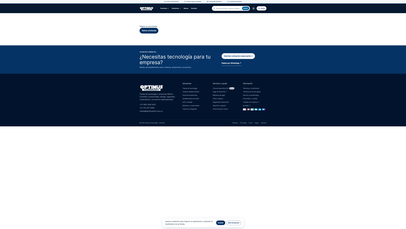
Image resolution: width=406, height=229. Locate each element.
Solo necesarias (233, 223)
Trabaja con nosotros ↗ (251, 102)
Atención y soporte (219, 105)
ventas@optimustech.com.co (151, 111)
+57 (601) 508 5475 (148, 104)
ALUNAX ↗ (247, 105)
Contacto (194, 8)
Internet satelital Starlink (191, 92)
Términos (235, 123)
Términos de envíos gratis (252, 92)
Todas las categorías (190, 109)
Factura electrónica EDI (223, 88)
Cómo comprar (218, 98)
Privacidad (243, 123)
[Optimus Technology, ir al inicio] (149, 8)
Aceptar (221, 223)
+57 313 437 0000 (147, 108)
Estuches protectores (190, 95)
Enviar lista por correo (220, 109)
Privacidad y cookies (250, 98)
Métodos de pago (219, 95)
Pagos (257, 123)
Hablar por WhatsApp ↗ (231, 63)
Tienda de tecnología (190, 88)
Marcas (186, 8)
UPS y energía (187, 102)
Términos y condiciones (251, 88)
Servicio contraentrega (251, 95)
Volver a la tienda (149, 30)
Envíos (251, 123)
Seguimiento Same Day (221, 102)
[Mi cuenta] (254, 8)
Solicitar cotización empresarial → (238, 56)
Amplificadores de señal (191, 98)
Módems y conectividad (191, 105)
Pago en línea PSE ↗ (220, 92)
